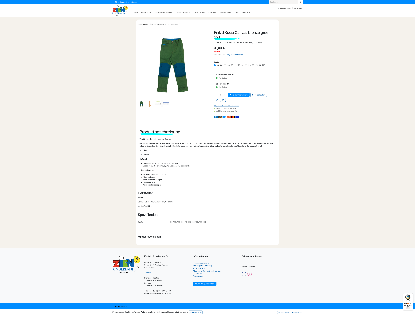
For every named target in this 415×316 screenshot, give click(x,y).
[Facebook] (244, 279)
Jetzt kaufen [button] (259, 95)
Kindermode (143, 24)
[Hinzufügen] (225, 95)
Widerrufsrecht (199, 268)
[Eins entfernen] (216, 95)
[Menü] (411, 294)
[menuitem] (135, 12)
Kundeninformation (201, 263)
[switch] (408, 307)
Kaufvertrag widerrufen (205, 284)
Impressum (197, 273)
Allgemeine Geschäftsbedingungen (207, 271)
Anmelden (298, 8)
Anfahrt (147, 273)
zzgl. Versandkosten (235, 54)
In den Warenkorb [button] (240, 95)
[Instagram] (249, 279)
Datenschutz (198, 276)
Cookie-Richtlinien (119, 306)
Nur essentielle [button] (283, 312)
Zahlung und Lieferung (202, 266)
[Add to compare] (223, 100)
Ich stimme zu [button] (297, 312)
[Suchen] (300, 2)
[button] (139, 64)
